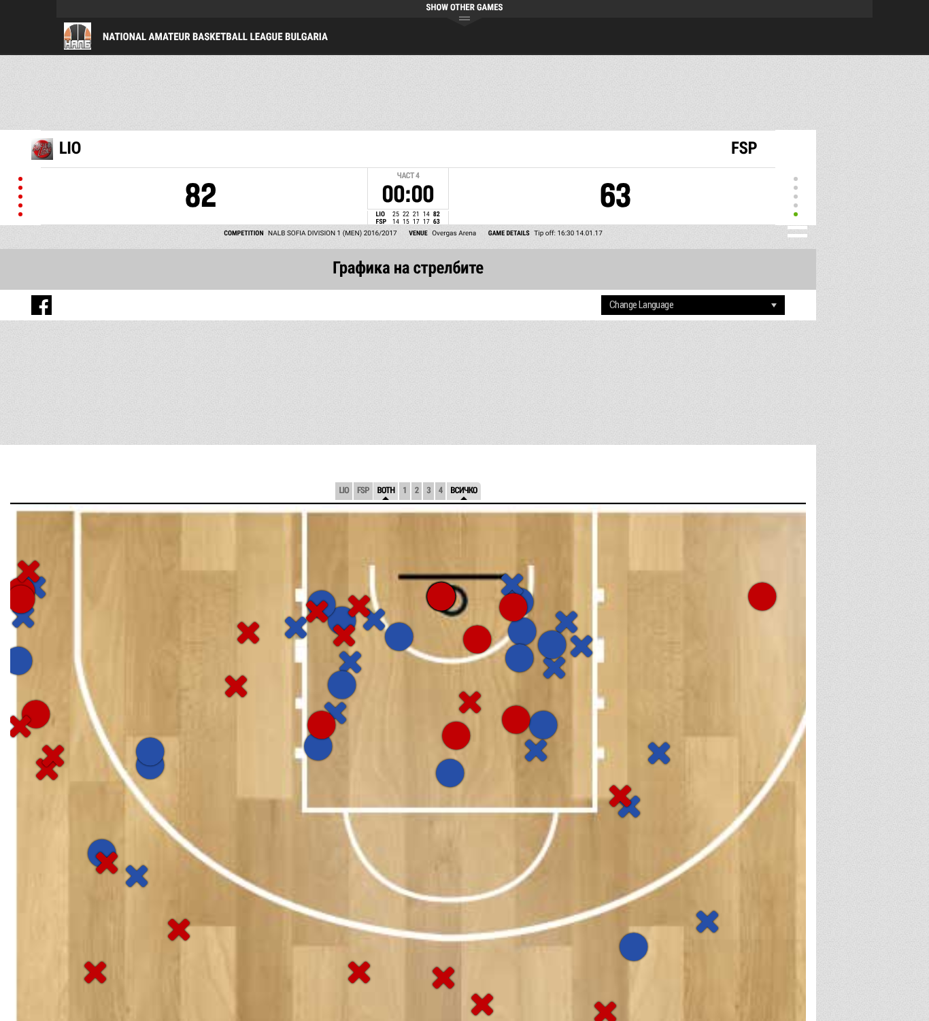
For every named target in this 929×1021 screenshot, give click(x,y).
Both (385, 491)
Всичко (463, 491)
